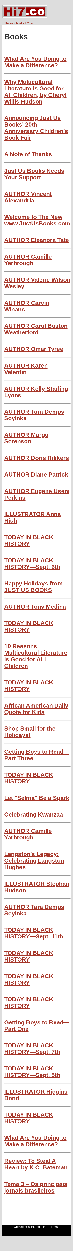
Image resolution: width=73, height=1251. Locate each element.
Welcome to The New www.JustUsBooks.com (37, 220)
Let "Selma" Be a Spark (36, 798)
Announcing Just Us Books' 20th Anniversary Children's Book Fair (36, 128)
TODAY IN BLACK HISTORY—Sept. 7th (32, 1048)
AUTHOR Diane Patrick (36, 474)
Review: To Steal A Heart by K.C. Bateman (36, 1164)
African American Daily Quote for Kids (36, 708)
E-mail (54, 1226)
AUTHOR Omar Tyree (33, 349)
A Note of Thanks (28, 154)
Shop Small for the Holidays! (29, 731)
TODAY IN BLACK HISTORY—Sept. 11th (33, 933)
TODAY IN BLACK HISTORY (28, 540)
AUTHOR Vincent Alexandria (28, 197)
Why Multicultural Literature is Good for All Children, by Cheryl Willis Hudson (35, 92)
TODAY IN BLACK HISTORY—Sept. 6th (32, 563)
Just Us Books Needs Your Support (34, 174)
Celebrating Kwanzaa (33, 814)
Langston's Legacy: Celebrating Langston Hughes (34, 860)
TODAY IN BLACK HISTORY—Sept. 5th (32, 1071)
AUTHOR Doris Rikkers (36, 458)
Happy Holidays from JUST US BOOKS (33, 586)
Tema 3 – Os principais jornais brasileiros (35, 1187)
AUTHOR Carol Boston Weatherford (36, 329)
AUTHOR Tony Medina (35, 606)
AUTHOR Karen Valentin (26, 368)
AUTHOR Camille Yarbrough (28, 259)
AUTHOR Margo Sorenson (26, 438)
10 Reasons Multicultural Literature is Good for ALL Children (35, 656)
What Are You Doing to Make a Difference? (35, 62)
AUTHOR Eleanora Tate (36, 240)
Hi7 (45, 1226)
